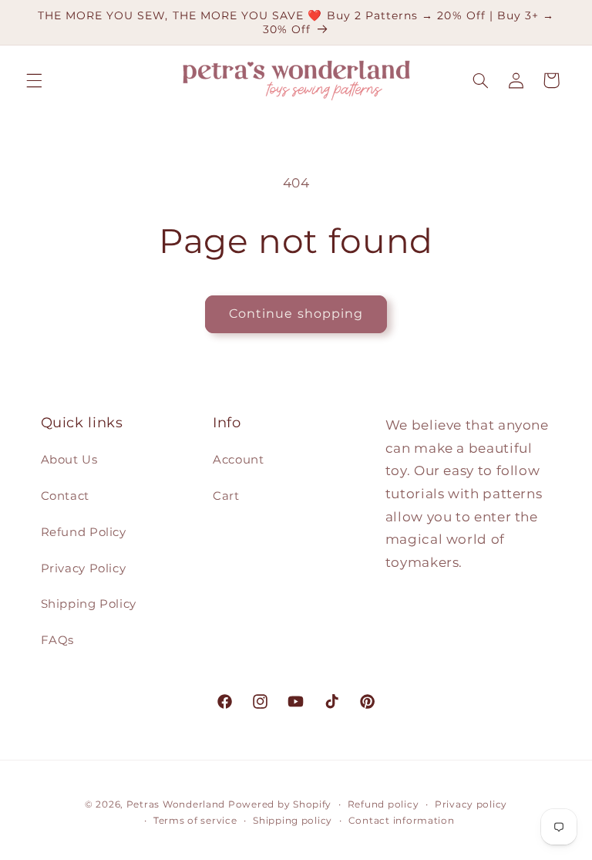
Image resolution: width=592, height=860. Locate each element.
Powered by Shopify (279, 804)
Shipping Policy (88, 604)
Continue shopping (296, 313)
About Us (69, 460)
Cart (226, 496)
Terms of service (195, 820)
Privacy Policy (83, 568)
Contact (65, 496)
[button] (34, 80)
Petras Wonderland (176, 804)
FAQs (58, 640)
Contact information (401, 820)
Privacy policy (471, 804)
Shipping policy (292, 820)
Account (238, 460)
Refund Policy (83, 532)
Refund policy (383, 804)
